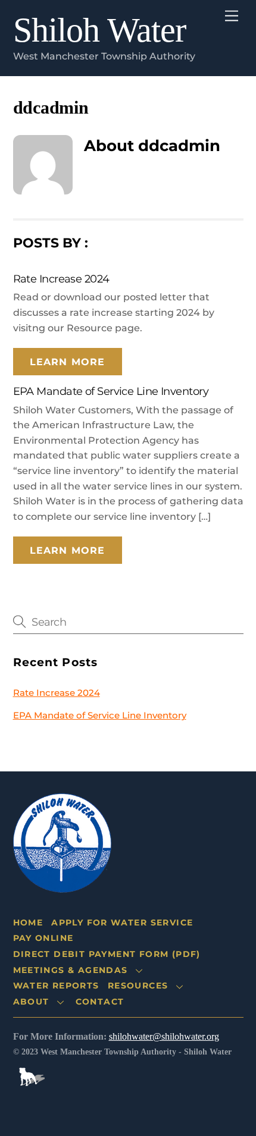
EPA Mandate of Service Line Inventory (111, 391)
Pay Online (43, 938)
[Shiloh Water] (62, 884)
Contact (100, 1001)
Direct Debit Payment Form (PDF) (107, 954)
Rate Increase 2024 (61, 278)
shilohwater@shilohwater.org (164, 1036)
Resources (138, 985)
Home (28, 922)
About (31, 1001)
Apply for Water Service (122, 922)
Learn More (67, 362)
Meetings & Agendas (70, 970)
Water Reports (56, 985)
